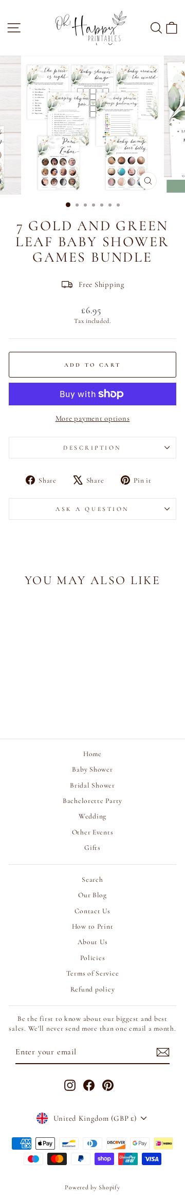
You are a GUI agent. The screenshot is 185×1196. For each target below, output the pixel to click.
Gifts (92, 847)
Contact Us (92, 911)
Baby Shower (92, 769)
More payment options (92, 418)
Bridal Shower (92, 785)
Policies (92, 957)
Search (92, 879)
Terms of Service (92, 973)
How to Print (93, 926)
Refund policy (92, 989)
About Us (93, 941)
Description (92, 447)
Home (92, 753)
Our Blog (92, 895)
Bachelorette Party (92, 800)
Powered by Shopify (92, 1187)
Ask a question (92, 508)
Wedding (92, 816)
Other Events (93, 832)
